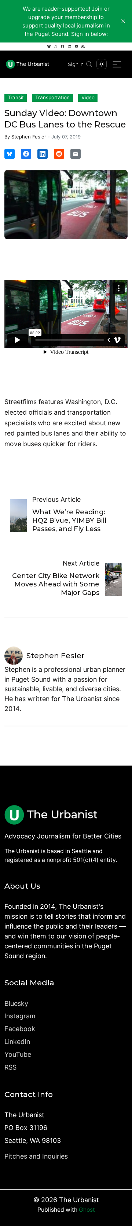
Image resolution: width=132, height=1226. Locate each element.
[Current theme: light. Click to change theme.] (101, 64)
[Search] (89, 64)
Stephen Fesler (28, 137)
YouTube (17, 1054)
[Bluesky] (48, 46)
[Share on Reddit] (59, 154)
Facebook (19, 1029)
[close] (123, 21)
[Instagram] (55, 46)
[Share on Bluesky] (9, 154)
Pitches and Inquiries (36, 1156)
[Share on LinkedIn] (42, 154)
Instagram (20, 1016)
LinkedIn (17, 1041)
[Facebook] (62, 46)
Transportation (52, 97)
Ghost (87, 1209)
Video (88, 97)
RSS (10, 1067)
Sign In (75, 64)
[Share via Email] (75, 154)
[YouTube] (76, 46)
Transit (16, 97)
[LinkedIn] (69, 46)
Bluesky (16, 1003)
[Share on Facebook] (26, 154)
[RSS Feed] (83, 46)
